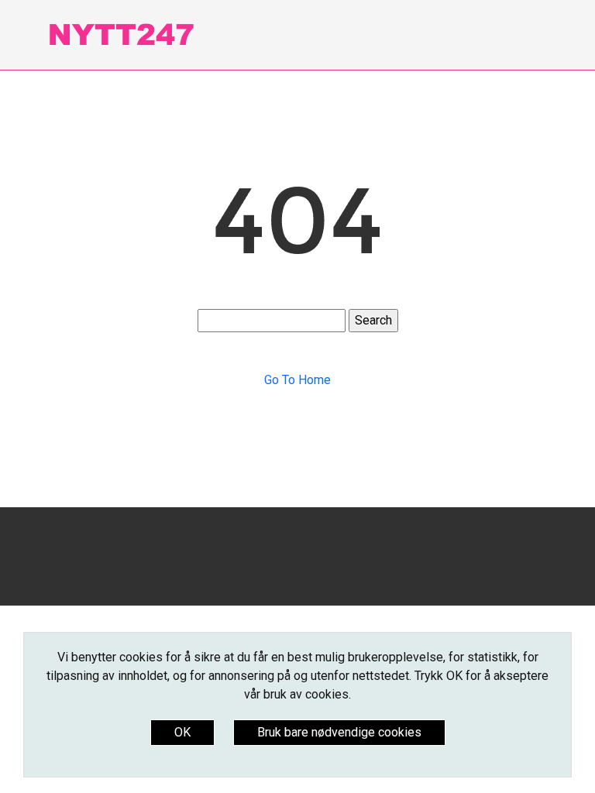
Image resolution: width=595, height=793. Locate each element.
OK (182, 732)
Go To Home (297, 379)
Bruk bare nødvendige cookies (339, 732)
